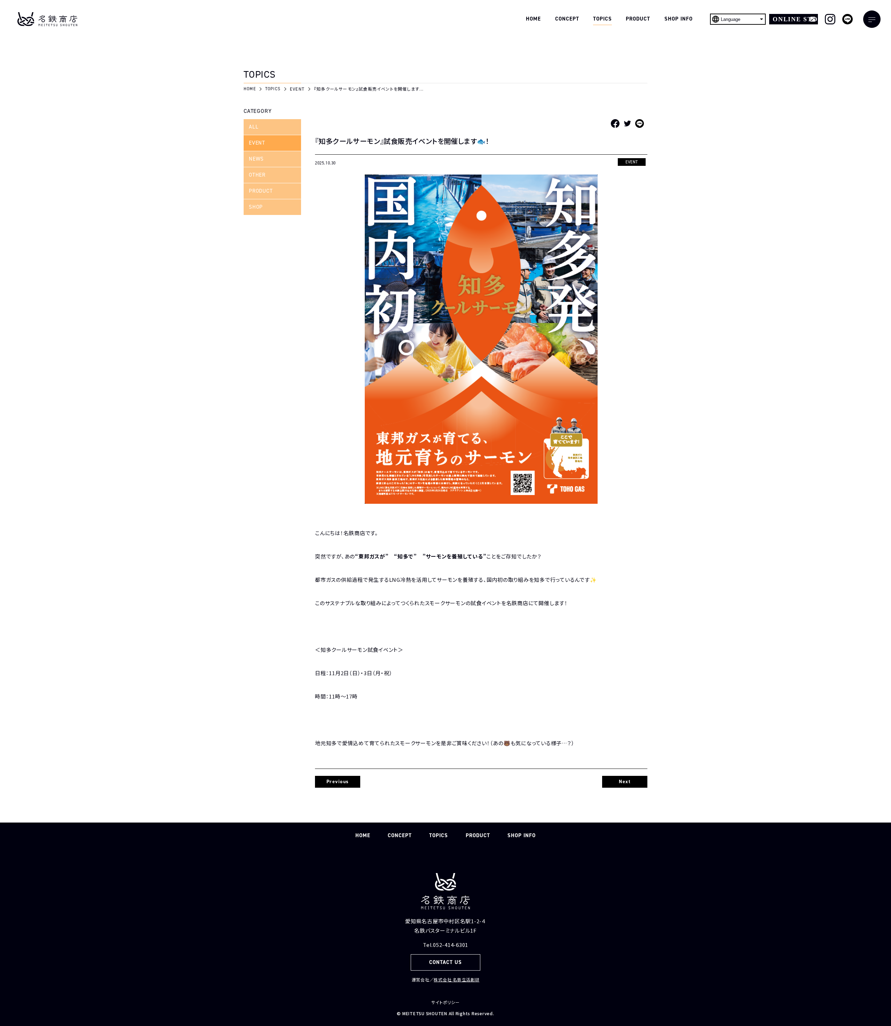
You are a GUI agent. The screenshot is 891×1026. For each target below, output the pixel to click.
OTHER (257, 174)
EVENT (257, 142)
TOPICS (438, 835)
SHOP (256, 206)
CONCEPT (400, 835)
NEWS (256, 158)
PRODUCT (261, 190)
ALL (253, 126)
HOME (362, 835)
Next (625, 781)
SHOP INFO (521, 835)
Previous (337, 781)
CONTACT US (445, 962)
